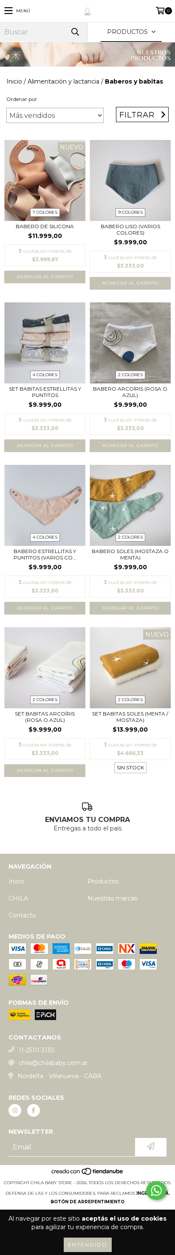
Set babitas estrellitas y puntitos (45, 392)
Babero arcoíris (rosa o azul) (130, 392)
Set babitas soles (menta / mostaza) (130, 716)
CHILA (18, 898)
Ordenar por (21, 99)
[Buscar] (74, 32)
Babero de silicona (45, 226)
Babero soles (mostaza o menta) (130, 554)
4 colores (45, 374)
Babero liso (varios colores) (130, 229)
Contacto (22, 915)
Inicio (14, 81)
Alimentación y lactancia (63, 81)
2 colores (130, 374)
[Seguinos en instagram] (14, 1110)
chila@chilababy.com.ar (53, 1063)
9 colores (130, 212)
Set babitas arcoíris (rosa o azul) (45, 716)
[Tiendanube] (88, 1174)
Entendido (87, 1244)
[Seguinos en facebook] (33, 1110)
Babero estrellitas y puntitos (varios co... (45, 554)
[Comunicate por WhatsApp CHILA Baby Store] (156, 1190)
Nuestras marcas (112, 898)
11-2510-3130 (37, 1050)
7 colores (45, 212)
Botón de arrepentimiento (87, 1202)
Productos (103, 881)
